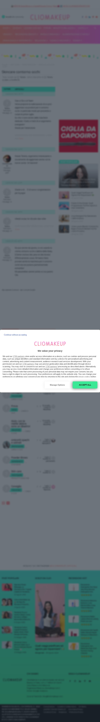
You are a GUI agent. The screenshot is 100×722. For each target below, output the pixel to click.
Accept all (85, 385)
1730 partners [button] (19, 356)
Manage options (57, 385)
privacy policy (84, 377)
